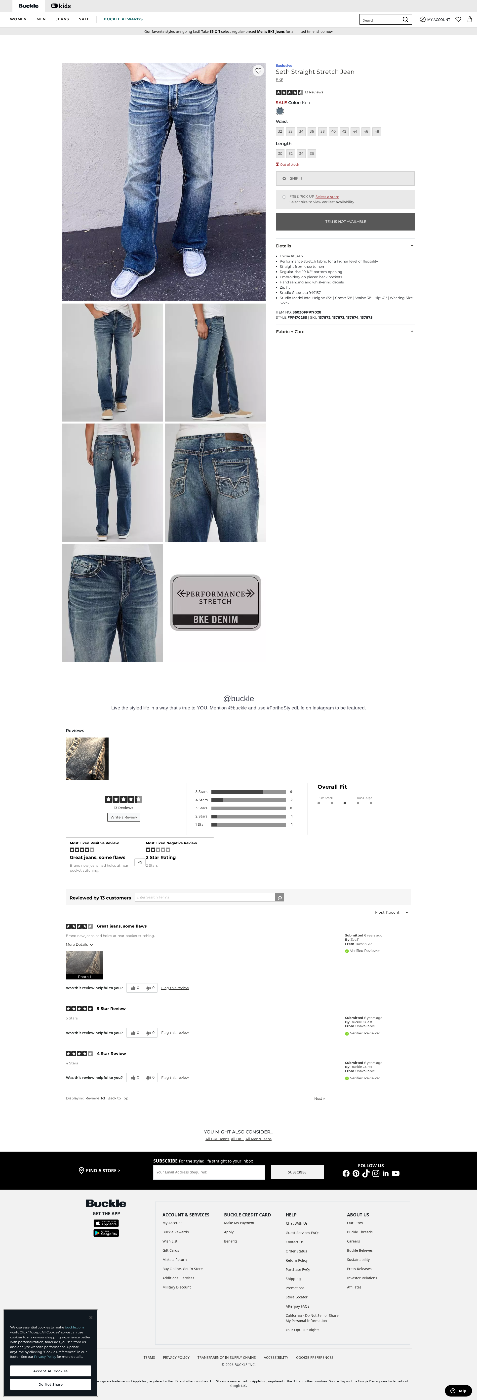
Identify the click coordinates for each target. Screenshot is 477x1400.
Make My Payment (239, 1222)
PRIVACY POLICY (176, 1357)
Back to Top (118, 1098)
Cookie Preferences (314, 1357)
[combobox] (383, 19)
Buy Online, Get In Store (182, 1268)
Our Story (355, 1222)
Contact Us (295, 1242)
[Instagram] (376, 1172)
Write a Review (124, 817)
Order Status (296, 1251)
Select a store (327, 196)
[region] (50, 1353)
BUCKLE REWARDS (123, 19)
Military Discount (176, 1287)
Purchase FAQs (298, 1269)
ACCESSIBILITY (276, 1357)
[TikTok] (366, 1172)
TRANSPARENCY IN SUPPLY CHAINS (227, 1357)
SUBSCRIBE (297, 1172)
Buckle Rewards (175, 1232)
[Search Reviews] (279, 897)
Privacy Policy (45, 1357)
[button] (18, 19)
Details (283, 245)
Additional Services (178, 1278)
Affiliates (354, 1287)
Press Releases (359, 1268)
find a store (103, 1170)
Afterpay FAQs (297, 1306)
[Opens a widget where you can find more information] (458, 1391)
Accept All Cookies (50, 1371)
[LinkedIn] (386, 1172)
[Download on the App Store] (106, 1222)
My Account (172, 1222)
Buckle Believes (360, 1250)
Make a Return (174, 1259)
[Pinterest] (356, 1172)
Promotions (295, 1287)
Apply (229, 1232)
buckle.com (74, 1327)
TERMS (149, 1357)
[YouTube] (396, 1172)
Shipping (293, 1278)
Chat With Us (297, 1223)
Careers (353, 1241)
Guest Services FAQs (302, 1232)
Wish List (169, 1241)
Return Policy (297, 1260)
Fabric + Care (290, 331)
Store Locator (297, 1297)
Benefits (231, 1241)
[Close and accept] (90, 1317)
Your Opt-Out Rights (302, 1329)
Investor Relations (362, 1278)
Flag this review (175, 988)
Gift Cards (170, 1250)
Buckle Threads (360, 1232)
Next (319, 1098)
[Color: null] (280, 111)
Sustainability (358, 1259)
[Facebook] (346, 1172)
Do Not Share (51, 1384)
